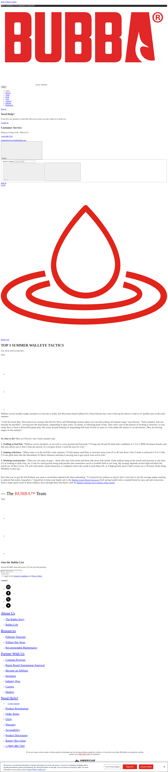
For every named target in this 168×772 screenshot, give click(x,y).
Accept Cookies (146, 767)
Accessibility (12, 729)
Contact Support (14, 704)
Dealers (9, 691)
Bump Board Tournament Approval (25, 665)
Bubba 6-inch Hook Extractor (85, 480)
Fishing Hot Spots (15, 642)
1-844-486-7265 (7, 136)
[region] (84, 767)
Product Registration (16, 708)
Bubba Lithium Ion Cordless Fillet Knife (96, 482)
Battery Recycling (15, 740)
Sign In (3, 109)
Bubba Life (11, 624)
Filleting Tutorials (15, 636)
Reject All (129, 767)
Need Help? (9, 698)
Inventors (10, 675)
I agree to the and (23, 576)
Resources (8, 631)
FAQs (8, 719)
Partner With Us (12, 654)
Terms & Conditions (20, 576)
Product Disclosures (16, 735)
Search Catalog (8, 161)
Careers (9, 686)
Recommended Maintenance (21, 647)
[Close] (164, 766)
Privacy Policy (37, 576)
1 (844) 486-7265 (15, 745)
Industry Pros (12, 681)
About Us (8, 613)
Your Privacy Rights (112, 767)
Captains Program (15, 659)
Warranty (10, 724)
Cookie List (41, 770)
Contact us (5, 123)
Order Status (12, 713)
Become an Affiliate (16, 670)
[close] (62, 172)
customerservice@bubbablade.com (13, 140)
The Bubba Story (14, 619)
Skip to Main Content (8, 2)
